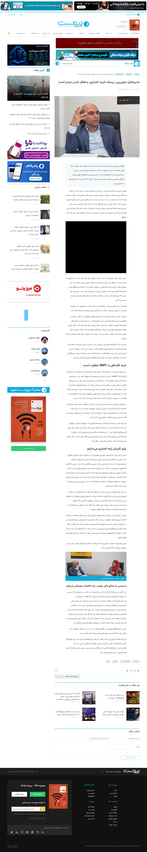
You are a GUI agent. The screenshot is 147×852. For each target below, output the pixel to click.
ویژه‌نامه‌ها (91, 807)
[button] (9, 33)
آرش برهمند (35, 348)
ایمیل (138, 747)
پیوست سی (91, 793)
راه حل (115, 822)
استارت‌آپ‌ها (119, 74)
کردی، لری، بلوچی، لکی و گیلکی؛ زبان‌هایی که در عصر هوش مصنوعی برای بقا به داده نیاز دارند (24, 250)
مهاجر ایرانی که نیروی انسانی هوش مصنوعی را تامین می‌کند (113, 713)
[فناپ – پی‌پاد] (28, 171)
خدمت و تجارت (112, 816)
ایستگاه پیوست (125, 661)
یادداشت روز (113, 793)
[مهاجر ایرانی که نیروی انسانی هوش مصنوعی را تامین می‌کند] (133, 720)
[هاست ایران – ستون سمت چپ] (28, 55)
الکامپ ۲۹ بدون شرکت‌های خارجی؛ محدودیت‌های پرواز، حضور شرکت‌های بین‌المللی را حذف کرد (67, 696)
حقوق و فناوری (113, 819)
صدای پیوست (90, 790)
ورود (20, 14)
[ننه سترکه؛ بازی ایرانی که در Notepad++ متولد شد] (133, 704)
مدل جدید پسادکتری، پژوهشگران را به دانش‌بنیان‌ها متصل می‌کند (67, 713)
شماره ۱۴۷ (124, 22)
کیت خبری (91, 819)
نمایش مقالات (19, 794)
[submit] (42, 809)
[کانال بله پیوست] (37, 5)
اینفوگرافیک (91, 796)
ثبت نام (11, 14)
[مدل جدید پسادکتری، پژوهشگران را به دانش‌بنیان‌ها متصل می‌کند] (88, 720)
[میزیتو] (28, 291)
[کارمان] (28, 315)
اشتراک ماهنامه (121, 26)
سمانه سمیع (35, 359)
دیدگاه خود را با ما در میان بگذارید (99, 738)
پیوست (137, 74)
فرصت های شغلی (89, 816)
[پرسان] (97, 43)
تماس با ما (91, 810)
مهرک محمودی (34, 338)
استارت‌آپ (136, 661)
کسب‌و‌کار (128, 63)
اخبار (115, 790)
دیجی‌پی (115, 661)
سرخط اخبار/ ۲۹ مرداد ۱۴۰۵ (38, 133)
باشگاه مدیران (113, 813)
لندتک (108, 661)
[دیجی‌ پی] (110, 5)
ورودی (115, 807)
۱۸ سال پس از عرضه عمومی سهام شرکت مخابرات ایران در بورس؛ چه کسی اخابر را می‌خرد (24, 231)
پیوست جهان (113, 825)
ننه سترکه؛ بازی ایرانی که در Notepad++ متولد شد (114, 697)
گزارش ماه (114, 810)
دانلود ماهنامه (37, 794)
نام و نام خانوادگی (134, 738)
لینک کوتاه (62, 676)
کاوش (115, 796)
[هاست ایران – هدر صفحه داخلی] (97, 55)
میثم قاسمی (35, 370)
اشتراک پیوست (28, 448)
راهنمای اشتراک (131, 14)
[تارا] (28, 148)
